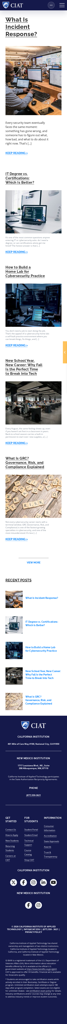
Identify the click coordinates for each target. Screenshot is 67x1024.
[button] (65, 352)
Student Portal (31, 829)
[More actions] (51, 5)
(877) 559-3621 (33, 795)
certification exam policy (40, 990)
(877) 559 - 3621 (50, 929)
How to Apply (11, 835)
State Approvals (51, 841)
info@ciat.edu (32, 929)
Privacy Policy (33, 932)
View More (33, 562)
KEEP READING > (16, 153)
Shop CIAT (29, 859)
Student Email (31, 835)
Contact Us (10, 829)
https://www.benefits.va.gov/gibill (42, 969)
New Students (12, 840)
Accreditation (50, 835)
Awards (47, 846)
